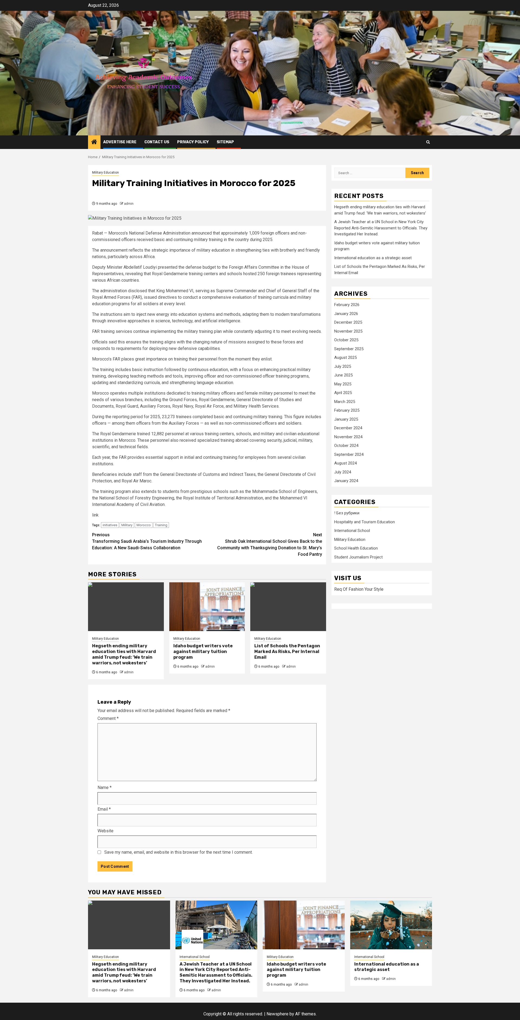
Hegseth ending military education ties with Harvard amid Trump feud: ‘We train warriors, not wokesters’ (124, 654)
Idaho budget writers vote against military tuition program (203, 651)
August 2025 (345, 357)
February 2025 (346, 410)
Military (126, 525)
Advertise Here (119, 142)
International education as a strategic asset (373, 257)
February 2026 (346, 305)
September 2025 (348, 348)
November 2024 (348, 436)
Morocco (143, 525)
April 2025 (343, 393)
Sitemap (225, 142)
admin (129, 204)
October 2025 (346, 340)
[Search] (428, 142)
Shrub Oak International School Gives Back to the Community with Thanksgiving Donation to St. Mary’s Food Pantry (269, 544)
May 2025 (342, 384)
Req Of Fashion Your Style (359, 589)
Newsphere (277, 1013)
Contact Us (156, 142)
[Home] (94, 142)
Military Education (105, 172)
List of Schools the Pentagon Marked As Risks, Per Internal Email (287, 651)
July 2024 (342, 472)
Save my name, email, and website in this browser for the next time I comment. (178, 852)
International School (352, 530)
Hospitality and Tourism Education (364, 521)
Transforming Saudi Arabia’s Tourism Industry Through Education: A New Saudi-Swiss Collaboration (147, 541)
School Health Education (356, 548)
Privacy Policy (193, 142)
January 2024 (346, 481)
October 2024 (346, 445)
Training (161, 525)
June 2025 (343, 375)
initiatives (110, 525)
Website (105, 830)
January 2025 (346, 419)
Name (105, 787)
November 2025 (348, 331)
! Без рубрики (346, 513)
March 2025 (344, 401)
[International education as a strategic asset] (391, 925)
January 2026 (346, 313)
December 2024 (348, 428)
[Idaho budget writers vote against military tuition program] (207, 606)
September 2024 (348, 454)
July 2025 (342, 366)
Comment (108, 718)
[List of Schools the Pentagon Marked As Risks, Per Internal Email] (288, 606)
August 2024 (345, 463)
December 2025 (348, 322)
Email (104, 809)
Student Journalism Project (358, 557)
